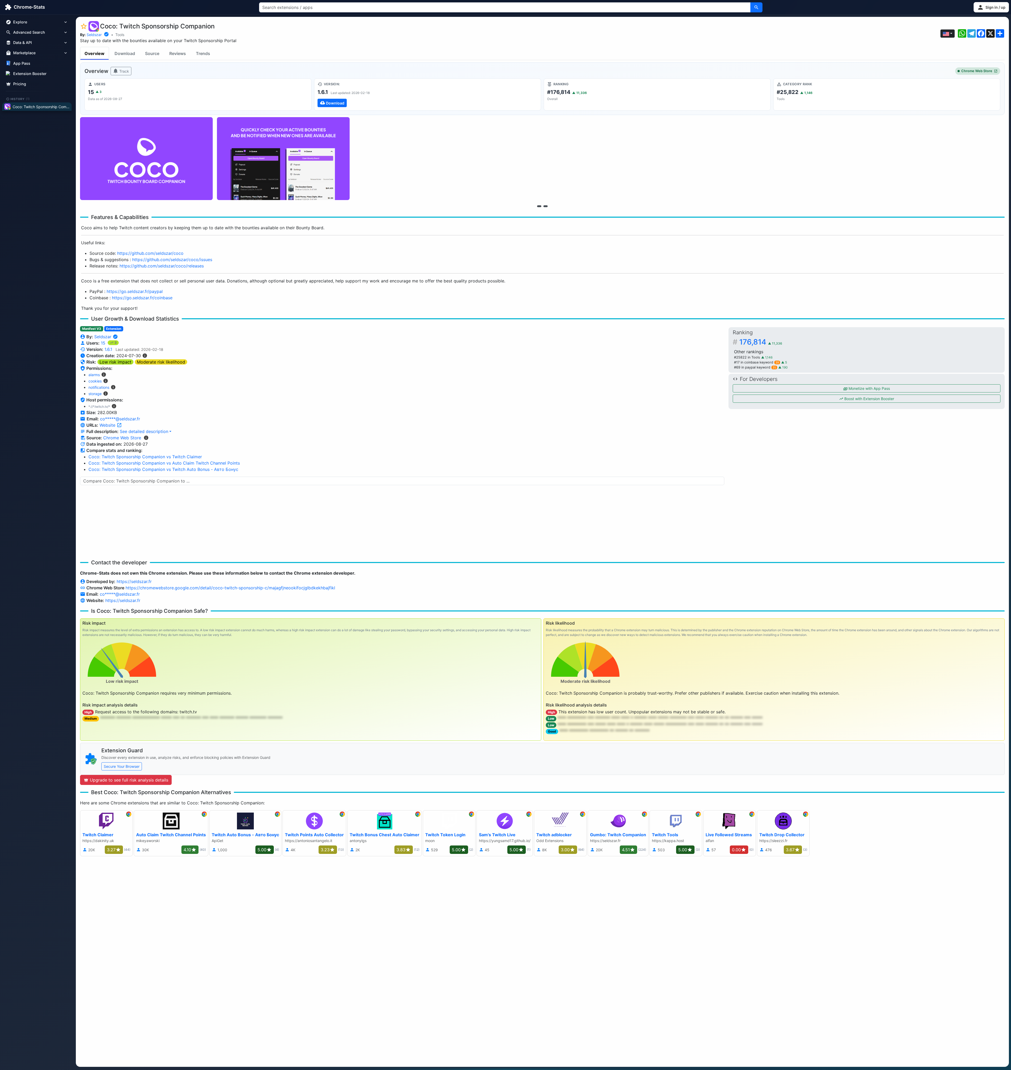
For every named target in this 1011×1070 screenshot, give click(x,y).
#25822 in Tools (747, 357)
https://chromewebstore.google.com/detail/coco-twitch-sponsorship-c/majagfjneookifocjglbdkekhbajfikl (230, 587)
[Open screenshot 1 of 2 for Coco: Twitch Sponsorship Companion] (146, 158)
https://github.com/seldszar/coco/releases (162, 265)
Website (108, 425)
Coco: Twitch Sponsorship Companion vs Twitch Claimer (145, 456)
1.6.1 (108, 349)
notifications (98, 387)
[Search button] (756, 7)
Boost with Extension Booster (868, 398)
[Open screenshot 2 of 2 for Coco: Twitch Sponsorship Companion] (283, 158)
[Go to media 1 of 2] (539, 206)
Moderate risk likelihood (161, 362)
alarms (94, 374)
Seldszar (94, 34)
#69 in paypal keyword (755, 367)
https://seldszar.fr (134, 581)
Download (125, 53)
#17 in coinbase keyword (756, 362)
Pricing (19, 84)
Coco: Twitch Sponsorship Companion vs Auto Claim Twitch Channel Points (164, 463)
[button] (991, 7)
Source (152, 53)
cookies (95, 381)
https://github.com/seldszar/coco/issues (172, 259)
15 (104, 343)
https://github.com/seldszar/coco (150, 253)
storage (95, 393)
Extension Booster (30, 73)
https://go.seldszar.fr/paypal (135, 291)
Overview (95, 53)
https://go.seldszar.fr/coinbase (142, 297)
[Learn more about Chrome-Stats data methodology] (146, 437)
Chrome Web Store (976, 71)
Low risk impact (115, 362)
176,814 (760, 341)
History (20, 99)
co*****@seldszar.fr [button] (120, 418)
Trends (203, 53)
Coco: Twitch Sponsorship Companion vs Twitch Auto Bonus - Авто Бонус (163, 469)
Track (123, 71)
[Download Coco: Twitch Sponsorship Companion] (427, 94)
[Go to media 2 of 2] (545, 206)
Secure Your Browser (122, 766)
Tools (119, 34)
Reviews (177, 53)
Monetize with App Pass (869, 388)
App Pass (21, 63)
